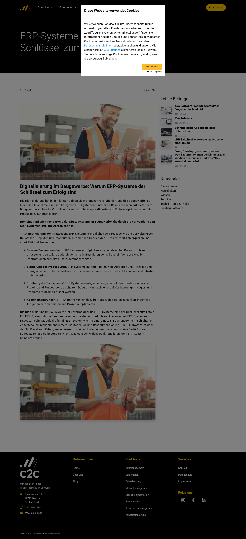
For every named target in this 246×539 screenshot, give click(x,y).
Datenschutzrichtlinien (98, 45)
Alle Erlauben (112, 50)
